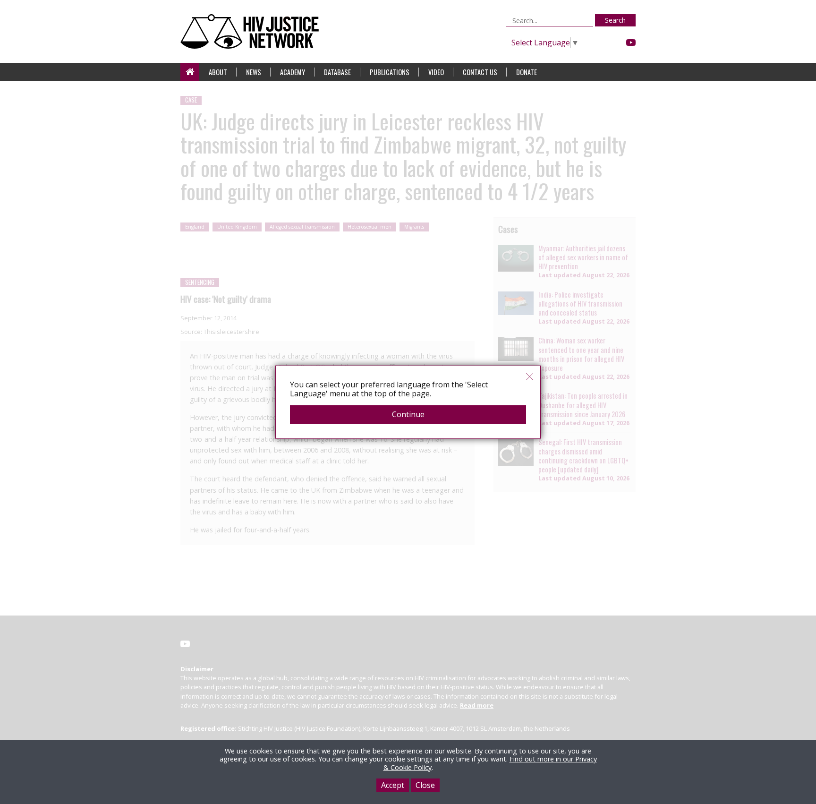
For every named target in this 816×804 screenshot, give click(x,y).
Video (436, 72)
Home (189, 72)
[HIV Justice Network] (251, 31)
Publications (389, 72)
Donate (526, 72)
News (253, 72)
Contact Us (480, 72)
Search (615, 20)
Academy (292, 72)
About (218, 72)
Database (337, 72)
